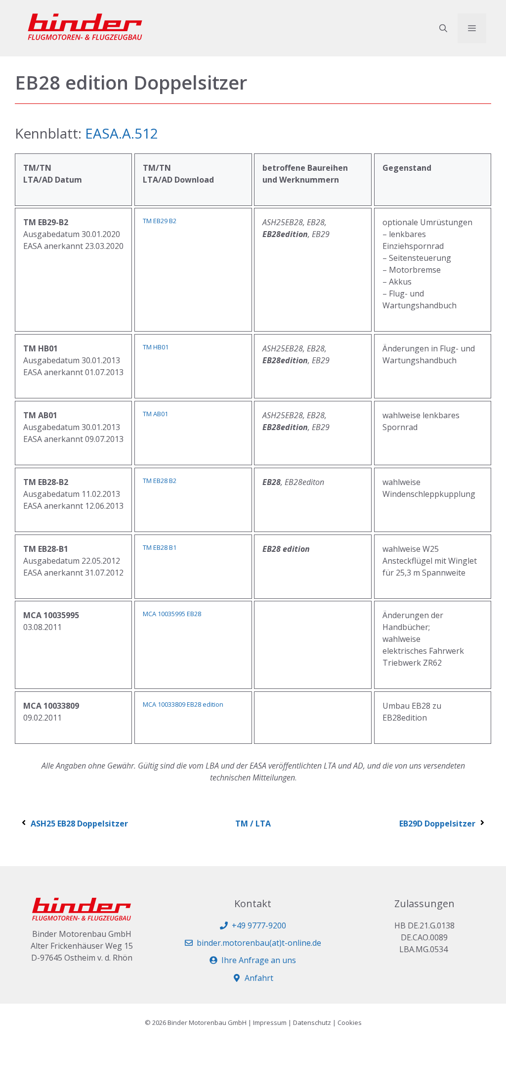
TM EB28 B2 (159, 480)
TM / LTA (253, 823)
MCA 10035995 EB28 (172, 613)
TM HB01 (156, 346)
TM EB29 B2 (159, 220)
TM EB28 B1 (159, 547)
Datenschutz (312, 1022)
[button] (443, 28)
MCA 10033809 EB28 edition (183, 704)
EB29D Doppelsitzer (437, 823)
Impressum (270, 1022)
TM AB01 (155, 413)
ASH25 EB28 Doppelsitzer (79, 823)
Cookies (349, 1022)
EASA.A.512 (121, 133)
